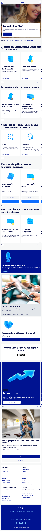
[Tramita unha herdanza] (10, 176)
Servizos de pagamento (14, 513)
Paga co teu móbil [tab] (9, 40)
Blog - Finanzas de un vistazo (27, 495)
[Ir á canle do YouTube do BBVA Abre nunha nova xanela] (25, 523)
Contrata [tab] (3, 40)
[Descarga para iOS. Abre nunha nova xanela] (21, 355)
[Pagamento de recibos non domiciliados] (30, 96)
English (20, 519)
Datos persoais (22, 511)
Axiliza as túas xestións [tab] (28, 40)
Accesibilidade (25, 499)
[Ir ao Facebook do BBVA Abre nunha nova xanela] (17, 523)
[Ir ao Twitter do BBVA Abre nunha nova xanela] (20, 523)
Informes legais (30, 511)
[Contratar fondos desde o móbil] (10, 58)
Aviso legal (11, 511)
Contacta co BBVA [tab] (18, 40)
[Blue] (10, 136)
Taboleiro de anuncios (28, 513)
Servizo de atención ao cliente (21, 516)
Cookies (16, 511)
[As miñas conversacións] (30, 136)
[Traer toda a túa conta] (30, 176)
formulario (37, 491)
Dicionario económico (26, 497)
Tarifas (21, 513)
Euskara (29, 519)
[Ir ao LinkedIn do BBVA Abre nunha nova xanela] (22, 523)
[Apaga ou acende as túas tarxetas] (10, 221)
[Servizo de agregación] (30, 221)
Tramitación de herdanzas (27, 493)
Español (12, 519)
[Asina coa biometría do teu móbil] (10, 96)
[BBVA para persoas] (21, 2)
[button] (2, 2)
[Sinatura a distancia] (30, 58)
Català (16, 519)
